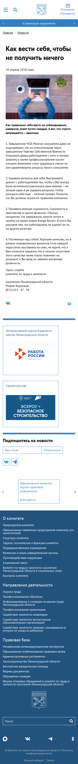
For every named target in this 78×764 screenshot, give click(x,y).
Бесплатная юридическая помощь (25, 666)
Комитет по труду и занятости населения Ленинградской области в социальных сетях (32, 569)
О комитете (13, 518)
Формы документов (16, 671)
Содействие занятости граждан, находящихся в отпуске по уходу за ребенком (34, 629)
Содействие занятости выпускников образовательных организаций (26, 621)
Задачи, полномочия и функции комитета (30, 543)
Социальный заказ (15, 563)
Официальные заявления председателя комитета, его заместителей (38, 531)
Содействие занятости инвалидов (25, 614)
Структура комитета (16, 538)
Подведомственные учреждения (24, 548)
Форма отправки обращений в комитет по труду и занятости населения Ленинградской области (36, 682)
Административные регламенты (24, 656)
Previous (3, 491)
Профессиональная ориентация (24, 609)
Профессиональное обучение (22, 596)
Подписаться (52, 450)
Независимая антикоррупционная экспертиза (33, 646)
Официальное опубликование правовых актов (34, 651)
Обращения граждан (17, 676)
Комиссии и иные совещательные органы (30, 553)
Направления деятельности (28, 585)
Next (75, 491)
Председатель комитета (18, 525)
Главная (8, 32)
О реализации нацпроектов (39, 23)
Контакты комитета (15, 576)
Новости (23, 32)
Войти (50, 760)
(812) (9, 290)
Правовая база (16, 639)
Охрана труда (12, 592)
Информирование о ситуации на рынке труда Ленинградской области (33, 603)
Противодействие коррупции (22, 558)
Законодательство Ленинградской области (31, 661)
